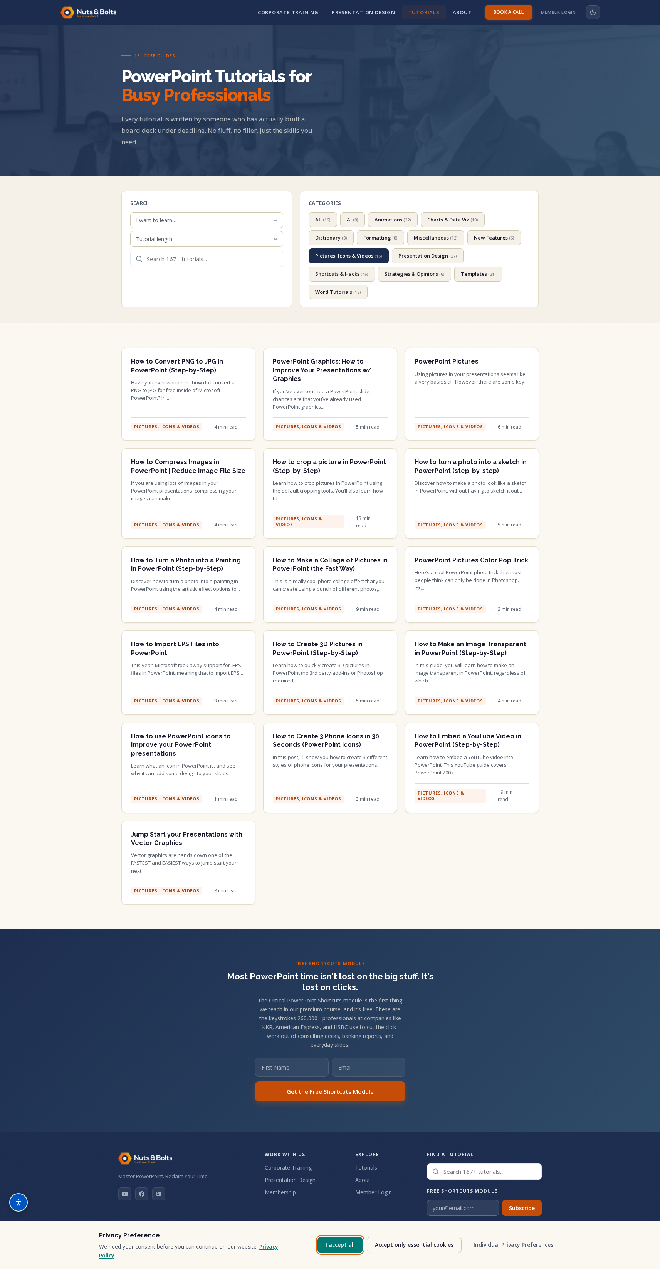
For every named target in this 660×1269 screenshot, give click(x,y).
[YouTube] (124, 1193)
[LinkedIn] (158, 1193)
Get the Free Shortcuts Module (330, 1091)
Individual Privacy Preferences (513, 1244)
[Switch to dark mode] (593, 12)
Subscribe (522, 1208)
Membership (280, 1192)
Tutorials (424, 12)
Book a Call (509, 12)
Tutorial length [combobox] (154, 239)
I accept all (340, 1244)
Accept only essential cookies (414, 1244)
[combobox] (206, 259)
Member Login (558, 12)
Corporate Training (288, 12)
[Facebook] (141, 1193)
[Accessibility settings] (18, 1202)
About (462, 12)
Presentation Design (363, 12)
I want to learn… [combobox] (156, 220)
